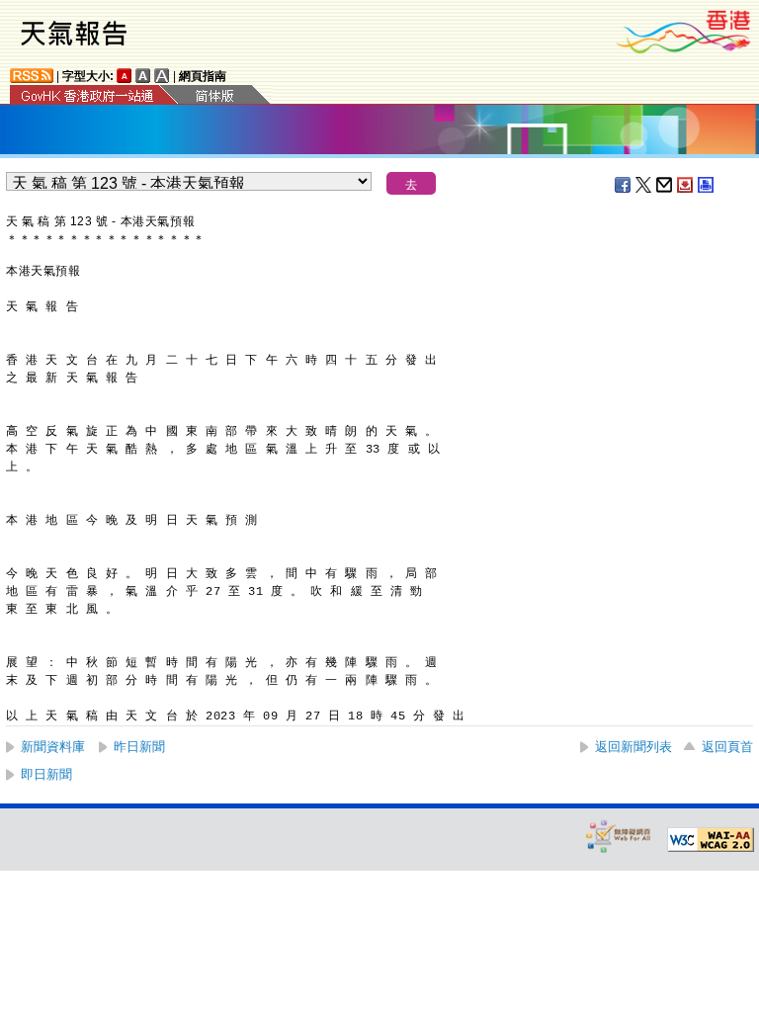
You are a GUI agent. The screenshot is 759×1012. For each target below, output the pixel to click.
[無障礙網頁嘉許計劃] (618, 835)
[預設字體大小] (124, 75)
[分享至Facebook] (623, 185)
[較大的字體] (143, 75)
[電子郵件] (665, 185)
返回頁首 (727, 746)
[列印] (707, 185)
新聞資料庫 (53, 746)
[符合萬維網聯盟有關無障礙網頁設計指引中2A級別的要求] (710, 840)
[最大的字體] (162, 75)
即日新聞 (46, 774)
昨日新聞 (139, 746)
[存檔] (686, 185)
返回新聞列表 (633, 746)
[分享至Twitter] (644, 185)
